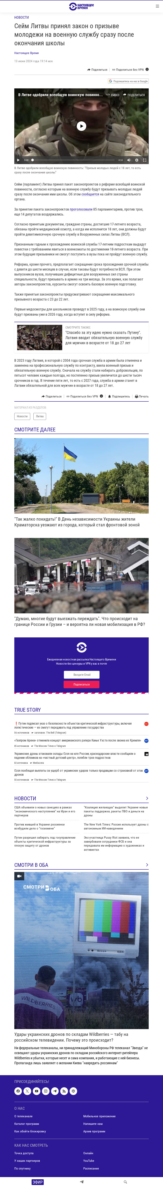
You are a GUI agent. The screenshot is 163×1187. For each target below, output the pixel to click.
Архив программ (94, 1131)
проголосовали (81, 209)
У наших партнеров (27, 1161)
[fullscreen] (145, 160)
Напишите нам (93, 1124)
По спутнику (22, 1168)
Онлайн (88, 1153)
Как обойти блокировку (30, 1131)
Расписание (91, 1168)
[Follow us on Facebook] (18, 1091)
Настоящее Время (26, 53)
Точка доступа (24, 1153)
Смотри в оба (31, 865)
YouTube (88, 1161)
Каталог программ (26, 1124)
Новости (21, 17)
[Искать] (125, 1182)
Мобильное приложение (99, 1116)
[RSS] (64, 1091)
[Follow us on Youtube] (36, 1091)
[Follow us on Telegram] (55, 1091)
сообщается (90, 194)
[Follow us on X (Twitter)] (27, 1091)
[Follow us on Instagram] (45, 1091)
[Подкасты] (73, 1091)
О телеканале (23, 1116)
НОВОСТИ (25, 798)
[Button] (97, 69)
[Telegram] (82, 1182)
